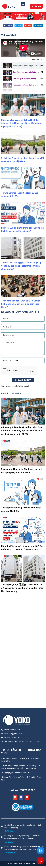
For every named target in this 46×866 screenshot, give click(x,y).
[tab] (23, 65)
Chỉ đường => (10, 831)
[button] (23, 4)
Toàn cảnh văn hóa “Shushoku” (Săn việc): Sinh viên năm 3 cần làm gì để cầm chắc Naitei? (21, 303)
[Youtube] (27, 797)
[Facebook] (21, 797)
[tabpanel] (23, 48)
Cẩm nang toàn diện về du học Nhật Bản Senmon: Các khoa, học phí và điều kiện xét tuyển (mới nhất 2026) (21, 123)
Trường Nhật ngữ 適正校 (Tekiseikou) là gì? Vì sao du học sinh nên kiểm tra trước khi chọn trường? (21, 265)
